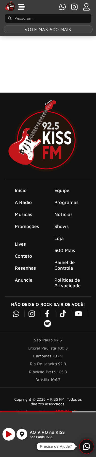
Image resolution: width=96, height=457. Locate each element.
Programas (66, 202)
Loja (59, 238)
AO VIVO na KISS (47, 432)
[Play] (8, 434)
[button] (86, 446)
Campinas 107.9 (48, 356)
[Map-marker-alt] (21, 434)
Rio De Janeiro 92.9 (48, 363)
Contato (23, 256)
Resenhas (25, 268)
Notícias (63, 214)
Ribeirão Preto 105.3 (48, 372)
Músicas (23, 214)
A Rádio (23, 202)
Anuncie (24, 280)
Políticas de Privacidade (67, 282)
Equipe (61, 190)
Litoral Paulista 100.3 (48, 348)
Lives (20, 244)
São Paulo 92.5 (41, 437)
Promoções (27, 226)
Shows (61, 226)
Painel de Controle (64, 265)
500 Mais (64, 250)
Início (21, 190)
